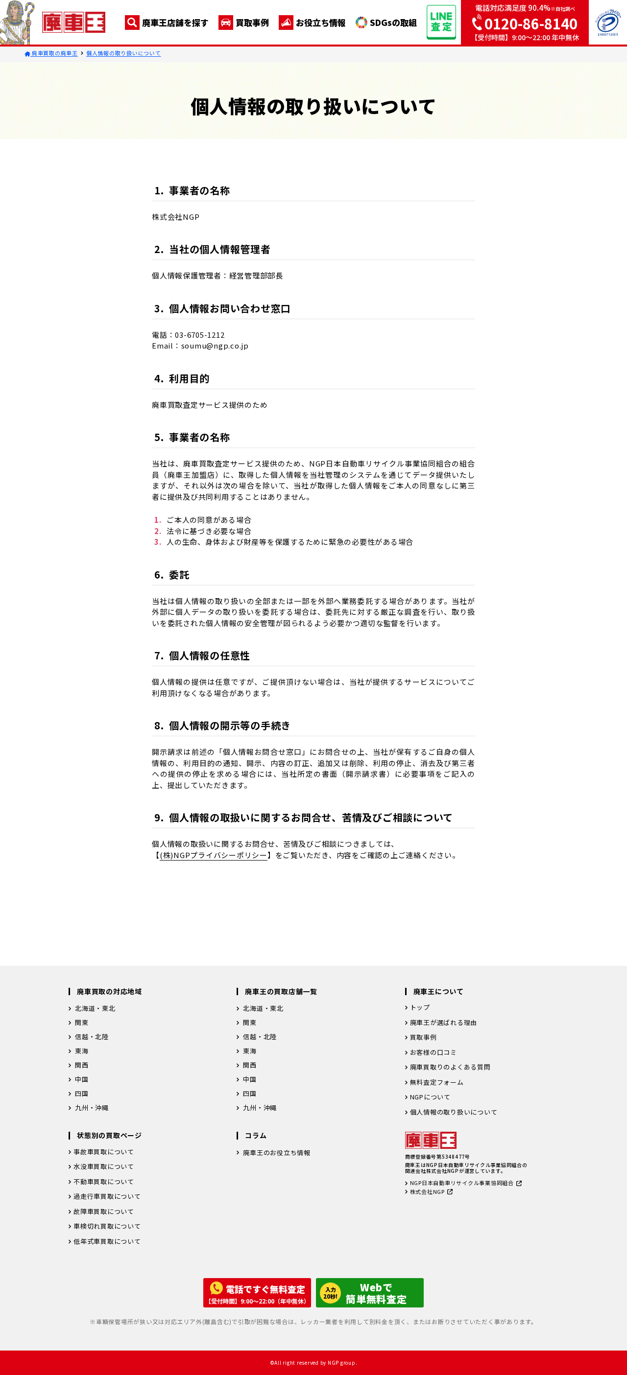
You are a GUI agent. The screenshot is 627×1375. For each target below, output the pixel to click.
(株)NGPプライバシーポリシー (213, 855)
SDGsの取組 (393, 22)
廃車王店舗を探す (175, 22)
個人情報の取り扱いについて (123, 53)
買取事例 (252, 22)
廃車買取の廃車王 (54, 53)
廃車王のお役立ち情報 (277, 1152)
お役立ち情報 (321, 22)
